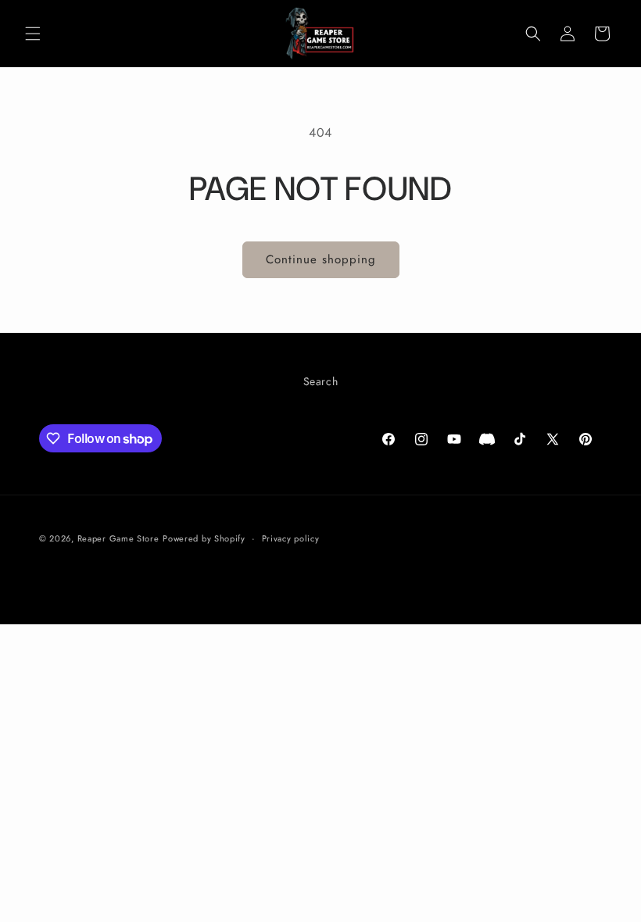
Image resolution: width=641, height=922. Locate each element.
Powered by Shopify (204, 538)
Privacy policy (291, 538)
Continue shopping (321, 259)
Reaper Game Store (118, 538)
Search (320, 381)
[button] (33, 33)
